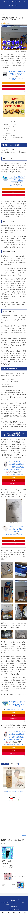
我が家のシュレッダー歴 (10, 124)
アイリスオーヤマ (14, 763)
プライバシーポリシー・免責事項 (7, 903)
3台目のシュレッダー (11, 133)
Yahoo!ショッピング (13, 195)
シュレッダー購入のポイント (11, 135)
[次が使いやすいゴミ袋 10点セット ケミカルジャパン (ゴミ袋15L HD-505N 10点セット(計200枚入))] (5, 704)
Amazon (13, 189)
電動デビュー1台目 (10, 128)
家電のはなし (5, 763)
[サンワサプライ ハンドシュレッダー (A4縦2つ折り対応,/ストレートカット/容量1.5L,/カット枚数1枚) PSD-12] (5, 179)
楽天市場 (13, 192)
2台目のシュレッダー (11, 131)
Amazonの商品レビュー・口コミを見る (14, 185)
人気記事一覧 (14, 906)
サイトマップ (21, 902)
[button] (25, 470)
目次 (12, 121)
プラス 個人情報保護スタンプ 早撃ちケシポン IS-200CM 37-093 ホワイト (17, 73)
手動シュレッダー (10, 126)
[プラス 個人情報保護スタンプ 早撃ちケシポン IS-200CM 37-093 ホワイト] (5, 74)
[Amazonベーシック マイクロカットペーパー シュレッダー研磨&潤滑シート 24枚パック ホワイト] (5, 528)
